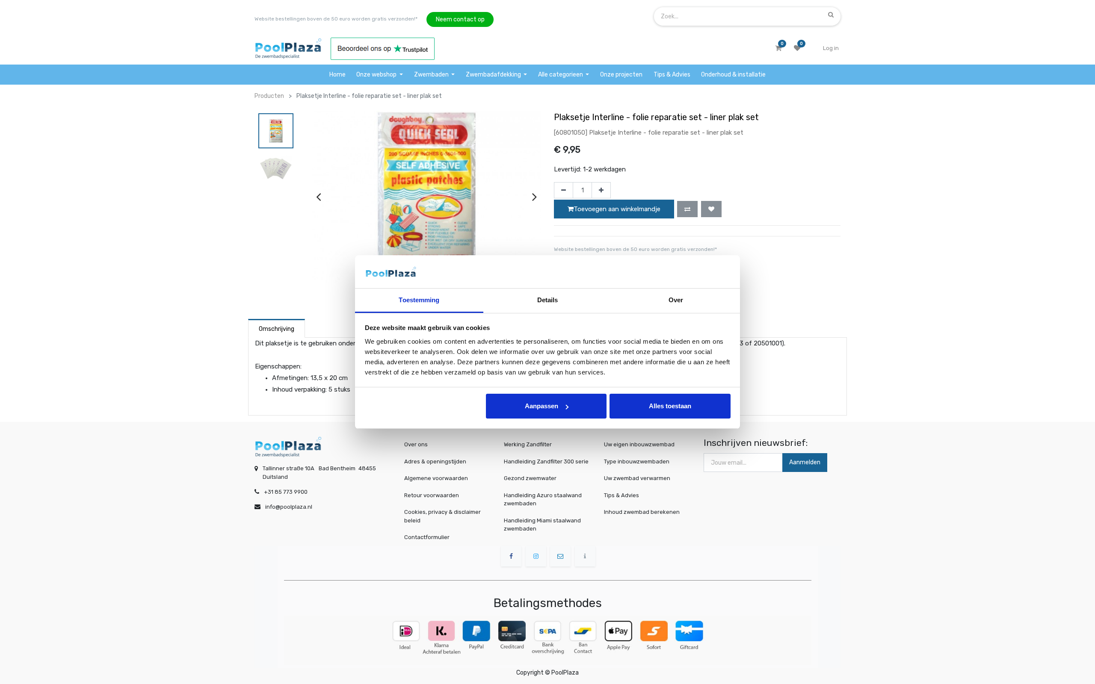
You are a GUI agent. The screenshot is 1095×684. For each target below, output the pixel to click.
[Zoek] (830, 14)
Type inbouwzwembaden (636, 461)
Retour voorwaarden (431, 495)
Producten (269, 96)
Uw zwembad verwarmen (637, 478)
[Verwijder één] (563, 190)
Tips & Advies (621, 495)
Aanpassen (541, 406)
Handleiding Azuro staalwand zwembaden (543, 499)
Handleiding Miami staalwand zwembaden (542, 524)
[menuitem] (337, 75)
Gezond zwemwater (530, 478)
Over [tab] (676, 300)
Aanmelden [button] (804, 462)
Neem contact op (460, 19)
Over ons (416, 444)
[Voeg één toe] (601, 190)
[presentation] (318, 197)
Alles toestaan (670, 406)
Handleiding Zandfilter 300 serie (546, 461)
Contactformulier (427, 537)
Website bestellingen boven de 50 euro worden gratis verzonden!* (336, 19)
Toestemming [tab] (419, 300)
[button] (687, 209)
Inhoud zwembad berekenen (642, 512)
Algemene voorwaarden (436, 478)
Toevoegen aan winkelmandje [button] (617, 209)
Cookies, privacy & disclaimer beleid (442, 516)
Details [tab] (547, 300)
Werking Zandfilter (528, 444)
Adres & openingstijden (435, 461)
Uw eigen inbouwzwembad (639, 444)
